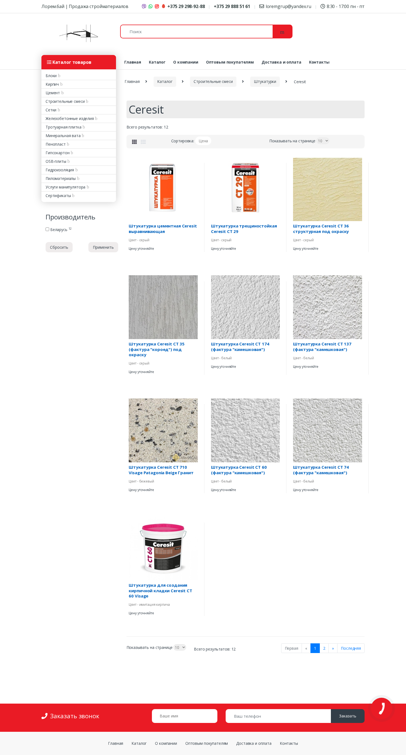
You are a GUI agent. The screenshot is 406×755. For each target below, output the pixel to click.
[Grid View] (134, 141)
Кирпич (52, 84)
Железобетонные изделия (70, 118)
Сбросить (59, 247)
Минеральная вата (63, 135)
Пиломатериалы (61, 178)
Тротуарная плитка (63, 127)
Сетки (51, 109)
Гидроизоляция (60, 169)
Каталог (157, 62)
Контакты (319, 62)
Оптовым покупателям (230, 62)
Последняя (351, 648)
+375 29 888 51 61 (232, 6)
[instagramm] (157, 6)
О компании (185, 62)
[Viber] (145, 6)
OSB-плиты (56, 161)
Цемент (53, 92)
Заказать (347, 716)
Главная (132, 62)
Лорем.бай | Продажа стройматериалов (84, 6)
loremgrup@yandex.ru (288, 6)
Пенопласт (56, 144)
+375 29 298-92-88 (186, 6)
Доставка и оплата (281, 62)
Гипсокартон (57, 152)
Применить (103, 247)
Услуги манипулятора (65, 187)
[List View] (143, 141)
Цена (203, 140)
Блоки (51, 75)
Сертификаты (58, 195)
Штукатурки (265, 81)
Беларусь (60, 229)
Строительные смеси (65, 101)
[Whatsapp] (151, 6)
